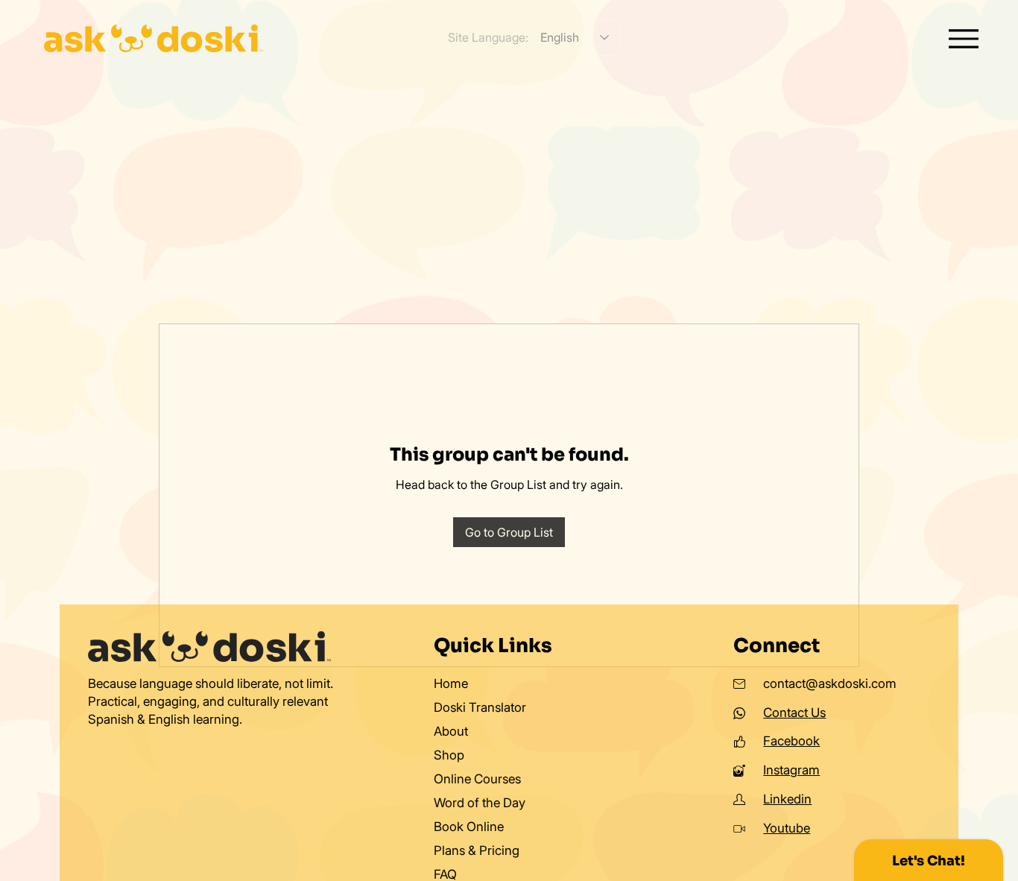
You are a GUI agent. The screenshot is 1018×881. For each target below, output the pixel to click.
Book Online (469, 826)
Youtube (786, 828)
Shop (449, 755)
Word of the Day (479, 802)
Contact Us (794, 712)
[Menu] (964, 38)
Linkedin (787, 799)
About (451, 731)
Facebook (791, 740)
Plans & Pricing (476, 850)
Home (451, 683)
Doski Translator (480, 707)
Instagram (791, 769)
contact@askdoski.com (830, 683)
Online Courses (477, 778)
